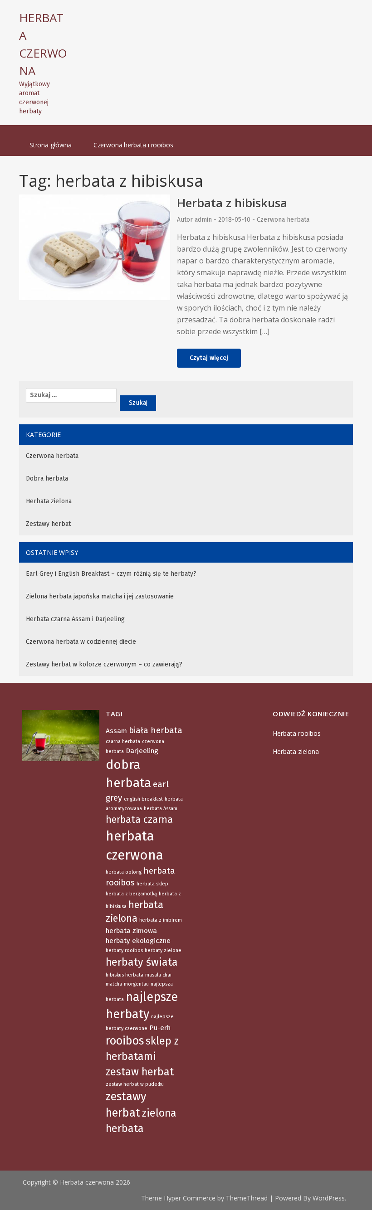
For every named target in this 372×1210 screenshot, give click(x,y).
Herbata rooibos (297, 733)
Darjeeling (142, 751)
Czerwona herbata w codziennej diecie (81, 642)
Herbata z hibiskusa (232, 202)
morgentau (136, 984)
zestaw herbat (140, 1071)
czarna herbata (123, 741)
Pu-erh (160, 1028)
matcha (114, 984)
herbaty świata (142, 962)
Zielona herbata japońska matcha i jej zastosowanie (100, 596)
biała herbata (155, 730)
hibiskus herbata (124, 975)
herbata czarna (139, 820)
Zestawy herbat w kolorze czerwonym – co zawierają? (104, 664)
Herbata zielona (49, 501)
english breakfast (143, 799)
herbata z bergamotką (131, 894)
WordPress (329, 1198)
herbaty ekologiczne (138, 941)
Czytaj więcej (209, 358)
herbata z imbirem (160, 920)
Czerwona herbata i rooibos (133, 145)
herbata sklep (152, 884)
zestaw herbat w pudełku (135, 1084)
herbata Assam (160, 809)
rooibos (125, 1041)
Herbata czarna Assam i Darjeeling (75, 619)
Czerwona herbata (283, 220)
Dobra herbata (47, 478)
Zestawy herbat (48, 524)
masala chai (158, 975)
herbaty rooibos (124, 950)
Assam (116, 731)
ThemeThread (247, 1198)
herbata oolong (124, 872)
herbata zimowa (131, 931)
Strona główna (50, 145)
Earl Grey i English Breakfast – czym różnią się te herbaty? (111, 574)
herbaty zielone (163, 950)
